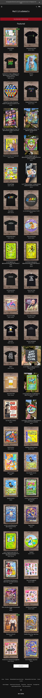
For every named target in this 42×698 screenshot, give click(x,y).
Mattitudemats (21, 11)
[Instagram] (21, 690)
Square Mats (29, 684)
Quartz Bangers (6, 684)
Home (3, 679)
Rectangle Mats (36, 684)
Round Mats (23, 684)
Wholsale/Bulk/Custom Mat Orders (17, 679)
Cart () (21, 680)
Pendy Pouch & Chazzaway (15, 684)
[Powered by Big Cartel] (21, 694)
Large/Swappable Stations (16, 686)
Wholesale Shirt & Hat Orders (30, 679)
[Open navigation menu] (2, 7)
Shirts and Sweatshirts (26, 686)
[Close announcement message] (39, 2)
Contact (38, 679)
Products (7, 679)
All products (21, 665)
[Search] (37, 7)
